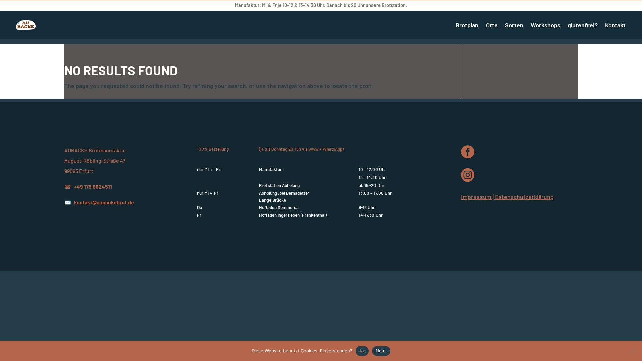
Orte (492, 25)
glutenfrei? (583, 25)
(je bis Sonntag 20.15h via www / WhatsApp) (301, 149)
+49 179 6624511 (93, 186)
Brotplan (467, 25)
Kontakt (615, 25)
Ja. (362, 350)
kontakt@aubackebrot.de (104, 202)
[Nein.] (633, 351)
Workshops (545, 25)
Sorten (514, 25)
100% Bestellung (213, 149)
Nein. (381, 350)
